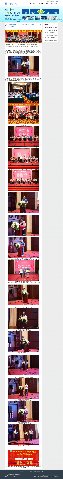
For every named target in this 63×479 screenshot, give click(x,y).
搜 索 (57, 1)
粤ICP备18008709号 (51, 476)
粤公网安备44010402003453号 (53, 477)
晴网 (57, 476)
